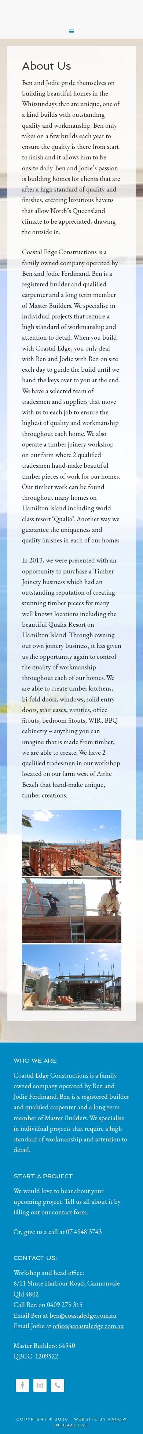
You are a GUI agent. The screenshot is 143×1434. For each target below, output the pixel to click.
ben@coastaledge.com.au (83, 1315)
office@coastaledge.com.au (88, 1326)
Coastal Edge (71, 11)
